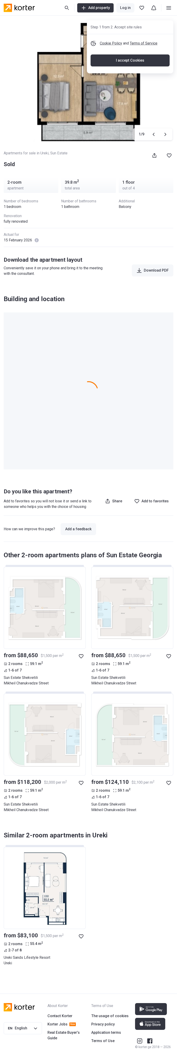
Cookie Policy (111, 43)
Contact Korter (59, 1016)
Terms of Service (143, 43)
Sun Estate (59, 153)
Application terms (106, 1032)
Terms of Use (103, 1041)
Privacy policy (103, 1024)
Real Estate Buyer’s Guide (63, 1035)
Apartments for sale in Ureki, (27, 153)
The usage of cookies (110, 1016)
